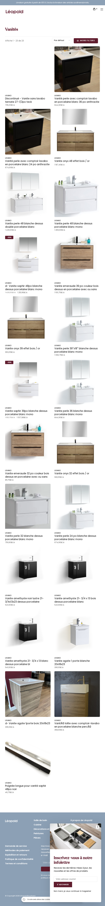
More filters (87, 40)
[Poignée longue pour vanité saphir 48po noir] (28, 757)
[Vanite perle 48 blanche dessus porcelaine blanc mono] (77, 194)
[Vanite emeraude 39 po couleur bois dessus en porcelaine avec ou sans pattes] (77, 257)
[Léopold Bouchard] (11, 820)
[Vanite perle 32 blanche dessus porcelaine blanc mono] (28, 507)
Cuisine (37, 824)
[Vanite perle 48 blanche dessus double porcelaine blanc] (28, 194)
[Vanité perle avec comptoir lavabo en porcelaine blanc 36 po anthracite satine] (77, 69)
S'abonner (63, 884)
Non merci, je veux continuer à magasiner (72, 891)
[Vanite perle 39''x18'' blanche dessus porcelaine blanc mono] (77, 319)
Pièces (37, 837)
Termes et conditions (16, 863)
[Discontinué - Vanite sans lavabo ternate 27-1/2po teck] (28, 69)
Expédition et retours (16, 854)
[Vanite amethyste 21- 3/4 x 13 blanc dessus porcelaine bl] (28, 632)
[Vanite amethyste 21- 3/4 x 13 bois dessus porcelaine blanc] (77, 569)
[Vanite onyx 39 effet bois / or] (28, 319)
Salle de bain (40, 820)
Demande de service (16, 846)
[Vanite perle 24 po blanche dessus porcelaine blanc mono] (77, 507)
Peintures (39, 833)
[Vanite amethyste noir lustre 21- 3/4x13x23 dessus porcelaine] (28, 569)
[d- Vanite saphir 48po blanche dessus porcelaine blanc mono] (28, 257)
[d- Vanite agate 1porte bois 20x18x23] (28, 694)
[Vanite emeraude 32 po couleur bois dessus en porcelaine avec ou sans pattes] (28, 444)
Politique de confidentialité (19, 859)
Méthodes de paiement (17, 850)
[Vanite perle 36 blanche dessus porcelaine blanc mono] (77, 382)
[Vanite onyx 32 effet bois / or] (77, 444)
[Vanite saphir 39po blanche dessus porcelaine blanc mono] (28, 382)
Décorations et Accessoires (48, 829)
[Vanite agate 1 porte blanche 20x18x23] (77, 632)
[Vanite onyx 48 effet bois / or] (77, 132)
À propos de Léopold (81, 820)
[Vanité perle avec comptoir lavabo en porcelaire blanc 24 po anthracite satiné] (28, 132)
